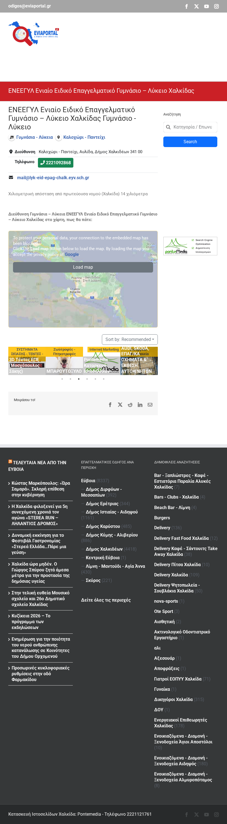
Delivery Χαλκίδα (171, 574)
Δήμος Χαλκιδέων (104, 549)
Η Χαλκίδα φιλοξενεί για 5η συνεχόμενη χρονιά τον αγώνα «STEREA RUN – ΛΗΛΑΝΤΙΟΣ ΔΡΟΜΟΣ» (40, 515)
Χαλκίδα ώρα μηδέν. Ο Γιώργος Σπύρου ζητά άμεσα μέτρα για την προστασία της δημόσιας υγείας (41, 572)
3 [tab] (79, 379)
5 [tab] (95, 379)
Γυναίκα (162, 689)
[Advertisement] (109, 58)
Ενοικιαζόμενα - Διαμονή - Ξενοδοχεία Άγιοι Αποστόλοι (183, 739)
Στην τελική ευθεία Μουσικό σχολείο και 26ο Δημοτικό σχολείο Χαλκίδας (40, 598)
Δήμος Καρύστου (103, 526)
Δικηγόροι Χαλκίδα (173, 699)
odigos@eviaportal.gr (29, 6)
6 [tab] (104, 379)
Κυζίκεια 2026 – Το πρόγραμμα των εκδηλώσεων (31, 621)
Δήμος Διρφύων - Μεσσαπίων (101, 492)
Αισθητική (164, 621)
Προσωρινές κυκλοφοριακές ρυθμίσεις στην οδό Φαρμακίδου (40, 673)
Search (190, 141)
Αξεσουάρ (164, 658)
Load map (83, 267)
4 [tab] (87, 379)
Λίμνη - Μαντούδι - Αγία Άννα (115, 566)
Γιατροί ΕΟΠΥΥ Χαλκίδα (178, 679)
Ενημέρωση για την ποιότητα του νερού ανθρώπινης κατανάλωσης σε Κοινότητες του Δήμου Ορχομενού (41, 647)
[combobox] (190, 127)
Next (152, 360)
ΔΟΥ (158, 709)
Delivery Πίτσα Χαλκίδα (177, 564)
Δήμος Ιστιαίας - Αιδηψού (112, 512)
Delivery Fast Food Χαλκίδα (181, 538)
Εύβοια (88, 480)
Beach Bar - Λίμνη (172, 507)
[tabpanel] (27, 361)
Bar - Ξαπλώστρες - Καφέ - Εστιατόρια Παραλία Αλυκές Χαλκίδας (182, 481)
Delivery (162, 527)
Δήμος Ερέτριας (102, 503)
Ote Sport (163, 611)
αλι (157, 648)
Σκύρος (93, 580)
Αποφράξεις (166, 668)
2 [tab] (70, 379)
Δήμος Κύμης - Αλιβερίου (112, 535)
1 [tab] (62, 379)
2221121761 (139, 814)
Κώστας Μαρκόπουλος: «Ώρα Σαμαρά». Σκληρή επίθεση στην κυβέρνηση (41, 489)
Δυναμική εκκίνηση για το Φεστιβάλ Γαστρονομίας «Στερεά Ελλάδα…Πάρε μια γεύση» (39, 544)
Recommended (128, 339)
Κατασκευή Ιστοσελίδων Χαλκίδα (41, 814)
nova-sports (166, 601)
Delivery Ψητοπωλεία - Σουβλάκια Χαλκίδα (177, 588)
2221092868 (58, 162)
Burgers (162, 517)
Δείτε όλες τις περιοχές (106, 600)
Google (72, 254)
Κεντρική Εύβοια (103, 557)
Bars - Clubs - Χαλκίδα (176, 497)
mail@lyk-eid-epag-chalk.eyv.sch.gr (53, 177)
